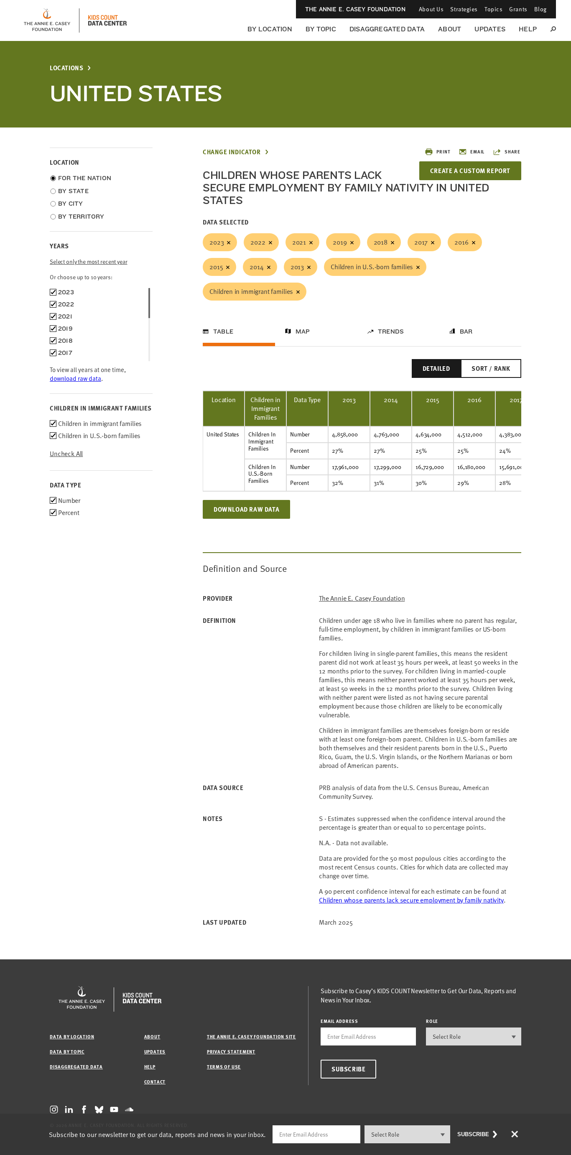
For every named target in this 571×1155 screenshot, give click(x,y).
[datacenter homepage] (107, 20)
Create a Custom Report (470, 170)
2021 (299, 242)
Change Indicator (232, 152)
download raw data (75, 378)
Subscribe (348, 1068)
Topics (493, 9)
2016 (461, 242)
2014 (256, 267)
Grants (518, 9)
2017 (421, 242)
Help (528, 29)
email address (339, 1021)
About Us (431, 9)
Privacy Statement (231, 1051)
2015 (216, 267)
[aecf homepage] (47, 20)
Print (443, 151)
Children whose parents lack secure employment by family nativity (411, 900)
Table (223, 331)
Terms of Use (224, 1066)
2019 (340, 242)
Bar (466, 331)
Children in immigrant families (251, 291)
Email (477, 151)
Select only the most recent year (88, 261)
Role (432, 1021)
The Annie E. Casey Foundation (355, 9)
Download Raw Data (246, 509)
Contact (155, 1082)
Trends (391, 331)
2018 (380, 242)
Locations (66, 68)
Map (303, 331)
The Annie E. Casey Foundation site (251, 1036)
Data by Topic (67, 1051)
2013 (297, 267)
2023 (216, 242)
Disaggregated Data (387, 29)
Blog (540, 9)
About (449, 29)
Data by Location (72, 1036)
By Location (269, 29)
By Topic (321, 29)
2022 (257, 242)
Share (512, 151)
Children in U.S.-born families (372, 267)
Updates (489, 29)
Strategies (464, 9)
